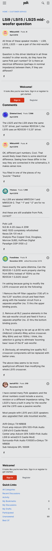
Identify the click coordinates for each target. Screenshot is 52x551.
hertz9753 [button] (14, 383)
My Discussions (9, 505)
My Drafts (26, 509)
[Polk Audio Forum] (26, 3)
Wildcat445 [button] (14, 32)
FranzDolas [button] (14, 257)
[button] (48, 22)
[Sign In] (47, 3)
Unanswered (26, 516)
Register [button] (34, 100)
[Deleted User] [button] (16, 113)
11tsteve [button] (13, 190)
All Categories (8, 489)
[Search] (42, 3)
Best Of (5, 520)
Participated (8, 512)
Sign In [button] (17, 100)
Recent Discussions (11, 493)
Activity (5, 497)
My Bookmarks (26, 501)
